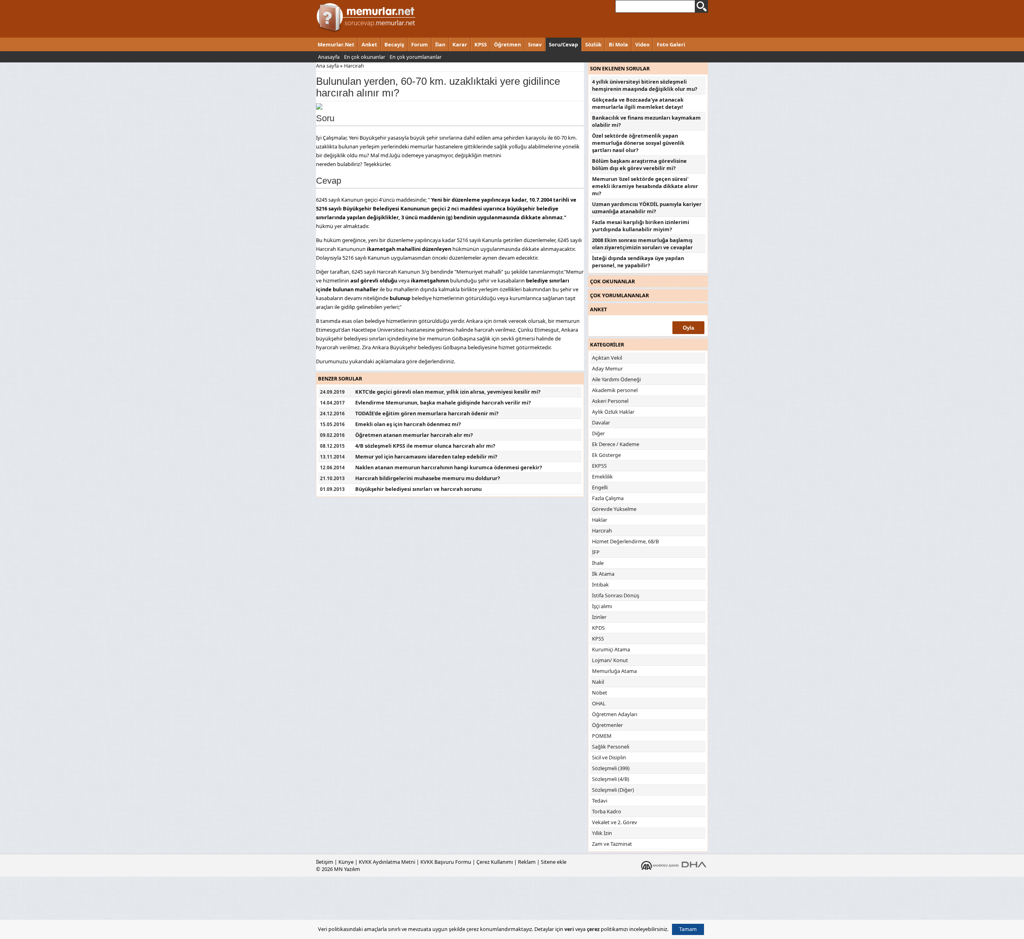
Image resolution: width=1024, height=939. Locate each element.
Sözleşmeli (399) (611, 768)
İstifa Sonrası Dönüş (615, 595)
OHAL (599, 703)
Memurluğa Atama (614, 671)
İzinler (599, 617)
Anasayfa (329, 56)
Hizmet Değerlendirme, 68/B (625, 541)
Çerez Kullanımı (494, 861)
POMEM (602, 735)
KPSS (480, 44)
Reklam (527, 861)
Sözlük (593, 44)
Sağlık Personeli (610, 746)
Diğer (598, 433)
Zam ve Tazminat (612, 843)
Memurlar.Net (336, 44)
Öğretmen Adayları (614, 714)
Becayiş (394, 44)
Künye (346, 861)
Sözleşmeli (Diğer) (613, 789)
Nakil (598, 681)
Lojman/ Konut (610, 660)
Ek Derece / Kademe (615, 444)
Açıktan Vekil (607, 357)
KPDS (598, 627)
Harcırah (354, 65)
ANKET (598, 309)
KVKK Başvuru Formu (445, 861)
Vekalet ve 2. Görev (614, 822)
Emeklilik (602, 476)
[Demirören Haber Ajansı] (694, 864)
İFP (596, 552)
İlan (440, 44)
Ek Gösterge (606, 454)
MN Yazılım (347, 869)
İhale (598, 563)
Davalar (601, 422)
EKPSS (599, 465)
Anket (369, 44)
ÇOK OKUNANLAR (612, 281)
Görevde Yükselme (614, 509)
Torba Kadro (606, 811)
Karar (459, 44)
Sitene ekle (553, 861)
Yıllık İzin (602, 833)
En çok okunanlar (364, 56)
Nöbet (599, 692)
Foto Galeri (671, 44)
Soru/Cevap (563, 44)
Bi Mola (618, 44)
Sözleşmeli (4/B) (610, 779)
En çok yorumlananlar (416, 56)
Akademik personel (615, 390)
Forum (419, 44)
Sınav (535, 44)
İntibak (600, 584)
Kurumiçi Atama (611, 649)
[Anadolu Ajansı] (659, 864)
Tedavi (599, 800)
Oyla (688, 328)
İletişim (324, 861)
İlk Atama (603, 573)
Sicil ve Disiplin (609, 757)
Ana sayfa (327, 65)
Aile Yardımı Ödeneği (616, 379)
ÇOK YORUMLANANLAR (619, 295)
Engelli (600, 487)
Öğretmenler (607, 725)
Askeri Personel (610, 400)
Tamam (688, 929)
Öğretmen (507, 44)
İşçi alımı (602, 606)
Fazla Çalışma (608, 498)
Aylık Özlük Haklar (613, 411)
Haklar (599, 519)
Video (642, 44)
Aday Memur (607, 368)
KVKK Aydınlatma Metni (387, 861)
